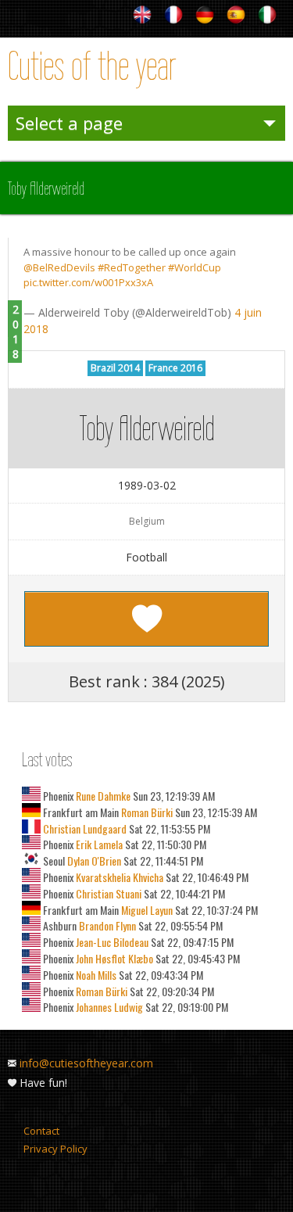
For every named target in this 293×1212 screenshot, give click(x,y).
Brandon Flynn (106, 925)
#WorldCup (194, 267)
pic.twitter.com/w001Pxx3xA (88, 282)
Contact (41, 1131)
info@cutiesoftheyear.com (86, 1063)
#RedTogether (132, 267)
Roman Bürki (146, 812)
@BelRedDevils (59, 267)
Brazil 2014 (115, 368)
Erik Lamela (98, 844)
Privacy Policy (55, 1149)
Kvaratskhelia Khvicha (118, 877)
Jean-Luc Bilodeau (110, 942)
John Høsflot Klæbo (113, 958)
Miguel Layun (146, 910)
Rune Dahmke (101, 795)
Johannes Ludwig (108, 1007)
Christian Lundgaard (85, 828)
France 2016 (175, 368)
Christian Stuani (107, 893)
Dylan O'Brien (93, 860)
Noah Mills (94, 974)
